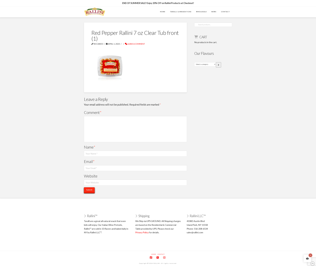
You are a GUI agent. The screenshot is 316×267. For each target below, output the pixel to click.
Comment (92, 112)
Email (89, 161)
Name (89, 147)
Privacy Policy (142, 232)
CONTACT (161, 254)
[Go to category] (218, 64)
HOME (153, 254)
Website (90, 176)
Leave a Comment (136, 44)
